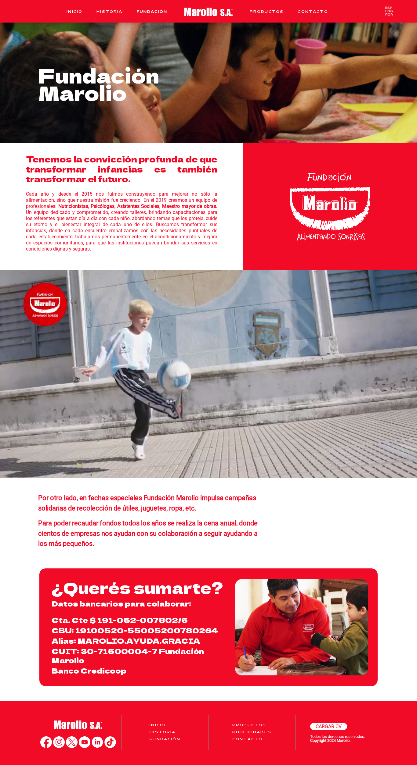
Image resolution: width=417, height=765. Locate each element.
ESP (388, 7)
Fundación (152, 11)
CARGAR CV (329, 726)
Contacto (313, 11)
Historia (109, 11)
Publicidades (251, 732)
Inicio (74, 11)
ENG (389, 11)
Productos (267, 11)
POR (389, 14)
